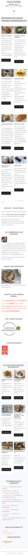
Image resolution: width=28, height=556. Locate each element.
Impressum (5, 531)
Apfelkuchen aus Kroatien (7, 452)
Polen (25, 306)
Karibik (19, 303)
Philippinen (21, 306)
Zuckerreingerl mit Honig (19, 380)
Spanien (17, 308)
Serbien (11, 308)
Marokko (14, 306)
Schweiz (8, 308)
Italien (11, 303)
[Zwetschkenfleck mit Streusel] (7, 412)
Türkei (25, 308)
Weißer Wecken (19, 124)
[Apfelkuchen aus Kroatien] (7, 449)
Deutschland (9, 300)
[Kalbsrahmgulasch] (19, 449)
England (16, 300)
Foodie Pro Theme (16, 553)
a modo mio (5, 486)
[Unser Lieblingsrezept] (11, 283)
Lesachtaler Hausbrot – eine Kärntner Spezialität (19, 416)
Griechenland (3, 303)
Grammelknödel (19, 78)
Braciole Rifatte (6, 35)
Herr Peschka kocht (7, 499)
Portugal (3, 308)
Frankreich (22, 300)
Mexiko (17, 306)
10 (15, 200)
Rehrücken (17, 165)
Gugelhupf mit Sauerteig (6, 166)
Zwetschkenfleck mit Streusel (7, 414)
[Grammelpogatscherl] (7, 378)
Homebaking (6, 505)
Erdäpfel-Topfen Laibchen (19, 36)
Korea (21, 303)
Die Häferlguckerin (7, 490)
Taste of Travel (6, 517)
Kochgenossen (6, 509)
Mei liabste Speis (7, 513)
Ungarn (3, 311)
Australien (3, 300)
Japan (16, 303)
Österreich (14, 311)
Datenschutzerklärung (8, 533)
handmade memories (8, 495)
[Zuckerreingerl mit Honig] (19, 378)
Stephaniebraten (6, 78)
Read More (6, 60)
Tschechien (21, 308)
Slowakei (14, 308)
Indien (7, 303)
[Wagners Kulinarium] (14, 7)
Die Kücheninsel (7, 493)
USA (8, 311)
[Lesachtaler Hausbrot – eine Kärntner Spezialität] (19, 412)
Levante (8, 306)
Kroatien (3, 306)
